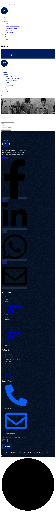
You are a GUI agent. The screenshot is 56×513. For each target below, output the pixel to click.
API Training (9, 30)
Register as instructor (5, 129)
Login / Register (8, 57)
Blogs (5, 35)
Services (6, 21)
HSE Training (9, 32)
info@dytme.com (8, 52)
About (5, 19)
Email (3, 441)
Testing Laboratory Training (13, 26)
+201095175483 (8, 50)
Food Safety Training (11, 28)
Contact (5, 37)
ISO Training (9, 24)
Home (5, 17)
